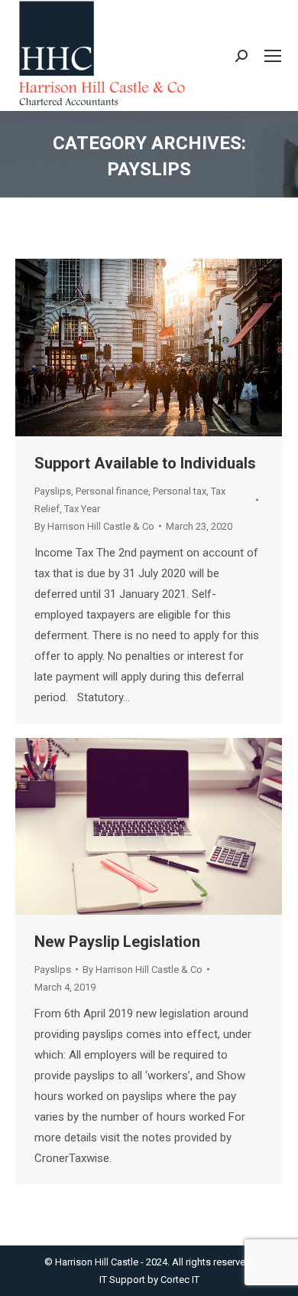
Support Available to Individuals (145, 463)
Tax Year (82, 508)
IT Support (123, 1279)
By (94, 526)
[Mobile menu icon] (273, 56)
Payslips (52, 491)
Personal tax (179, 491)
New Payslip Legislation (117, 941)
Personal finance (112, 491)
